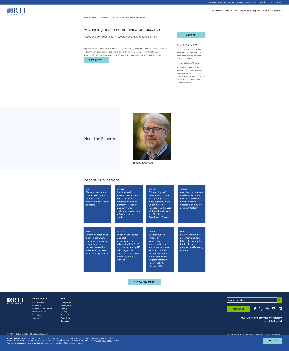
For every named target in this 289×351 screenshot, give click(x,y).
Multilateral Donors (39, 312)
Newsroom (222, 2)
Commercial (36, 306)
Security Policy (66, 306)
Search (261, 2)
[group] (153, 139)
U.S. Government (38, 302)
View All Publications (145, 282)
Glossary (64, 312)
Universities (36, 315)
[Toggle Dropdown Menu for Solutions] (222, 10)
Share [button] (189, 35)
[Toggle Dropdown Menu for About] (270, 10)
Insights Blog (211, 2)
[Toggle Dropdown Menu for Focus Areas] (237, 10)
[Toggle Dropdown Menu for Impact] (260, 10)
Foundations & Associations (42, 309)
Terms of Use (65, 315)
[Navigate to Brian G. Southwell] (152, 136)
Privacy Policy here (104, 341)
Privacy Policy (66, 302)
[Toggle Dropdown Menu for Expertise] (250, 10)
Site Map (64, 309)
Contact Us (65, 321)
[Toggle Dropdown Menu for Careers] (281, 10)
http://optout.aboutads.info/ (52, 343)
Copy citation (96, 60)
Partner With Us (251, 2)
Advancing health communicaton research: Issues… (129, 18)
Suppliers (35, 318)
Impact (93, 18)
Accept (275, 341)
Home (86, 18)
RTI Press (231, 2)
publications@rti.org (190, 63)
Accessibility (65, 318)
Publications (240, 2)
